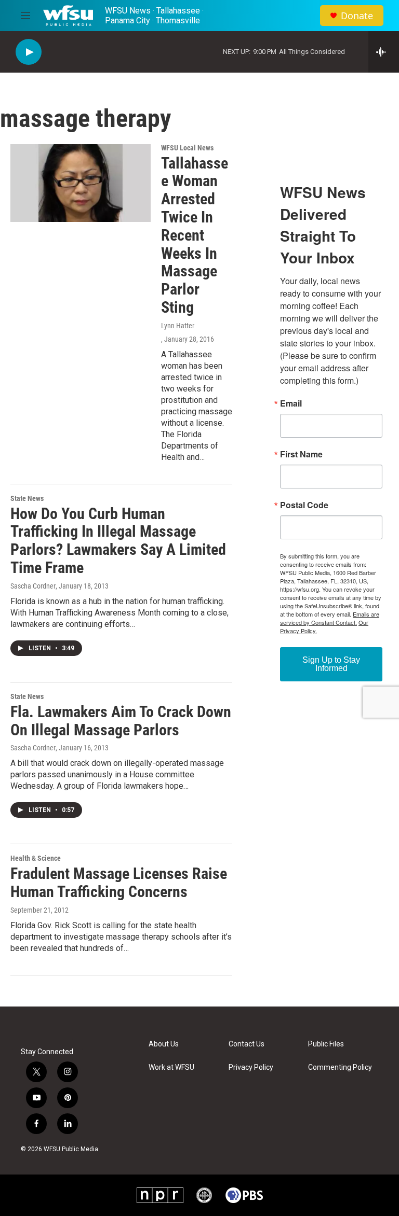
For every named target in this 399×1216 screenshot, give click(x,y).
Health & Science (35, 858)
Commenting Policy (340, 1067)
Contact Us (246, 1044)
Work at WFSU (171, 1067)
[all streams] (383, 52)
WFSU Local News (187, 148)
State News (27, 498)
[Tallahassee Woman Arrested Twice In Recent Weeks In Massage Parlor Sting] (80, 183)
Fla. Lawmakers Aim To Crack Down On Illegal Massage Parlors (120, 721)
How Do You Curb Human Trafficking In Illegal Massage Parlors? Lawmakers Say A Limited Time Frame (118, 541)
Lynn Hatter (177, 326)
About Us (164, 1044)
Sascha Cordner (33, 586)
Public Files (326, 1044)
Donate (357, 15)
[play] (28, 52)
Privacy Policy (251, 1067)
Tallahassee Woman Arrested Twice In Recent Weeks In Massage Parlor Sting (194, 235)
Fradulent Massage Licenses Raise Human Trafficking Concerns (118, 882)
